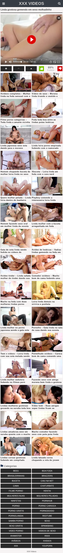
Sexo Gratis (16, 526)
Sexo (47, 521)
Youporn (47, 546)
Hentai (47, 491)
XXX (16, 546)
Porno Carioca (47, 506)
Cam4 (16, 486)
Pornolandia (15, 516)
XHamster (16, 536)
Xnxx (47, 536)
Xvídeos (15, 541)
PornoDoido (47, 511)
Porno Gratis (16, 511)
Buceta (16, 481)
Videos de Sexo (47, 531)
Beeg (16, 471)
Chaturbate (47, 486)
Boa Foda (47, 471)
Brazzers (47, 476)
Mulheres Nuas (16, 496)
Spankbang (47, 526)
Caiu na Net (47, 481)
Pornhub (47, 501)
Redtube (47, 516)
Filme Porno (16, 491)
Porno (16, 506)
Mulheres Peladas (47, 496)
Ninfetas (16, 501)
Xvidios (47, 541)
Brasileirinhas (16, 476)
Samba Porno (15, 521)
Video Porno (16, 531)
